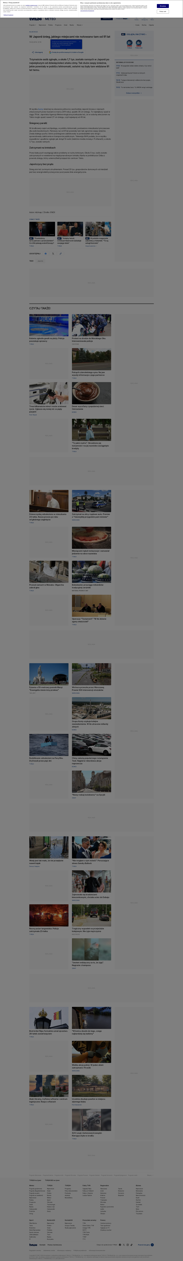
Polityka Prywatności (8, 15)
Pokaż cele (163, 11)
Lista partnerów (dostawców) (87, 10)
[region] (91, 9)
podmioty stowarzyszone (31, 5)
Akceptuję (163, 6)
